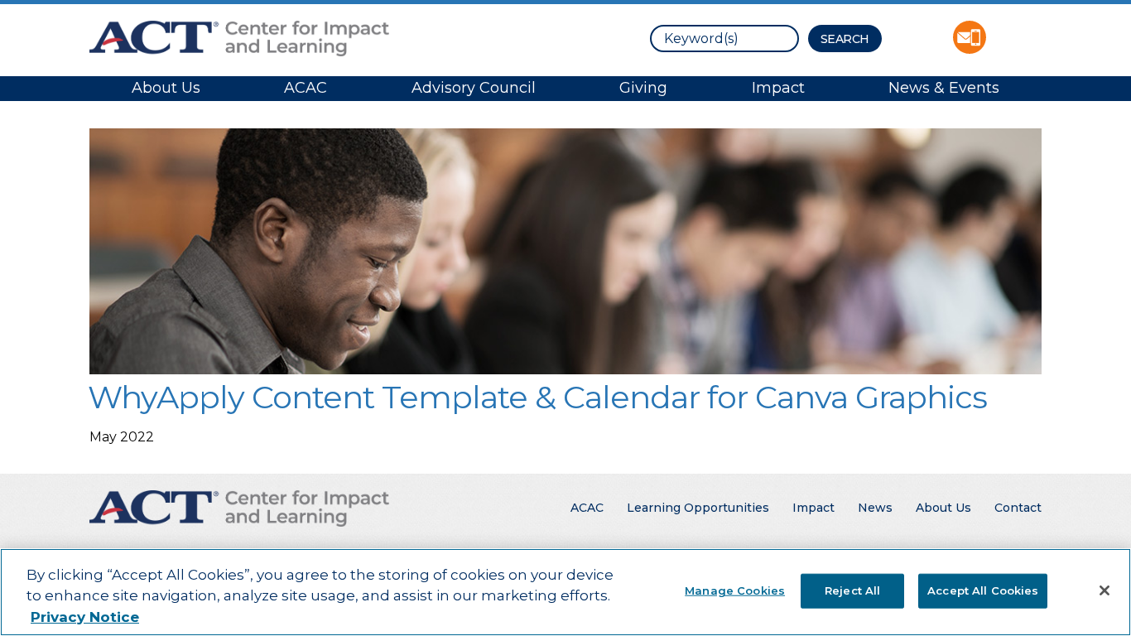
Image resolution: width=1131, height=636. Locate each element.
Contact (1018, 507)
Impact (778, 88)
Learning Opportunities (698, 507)
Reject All (852, 589)
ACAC (305, 88)
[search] (724, 38)
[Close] (1104, 590)
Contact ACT (969, 37)
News (875, 507)
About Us (166, 88)
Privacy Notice (85, 617)
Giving (643, 88)
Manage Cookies (735, 589)
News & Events (943, 88)
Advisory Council (473, 88)
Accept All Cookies (982, 589)
